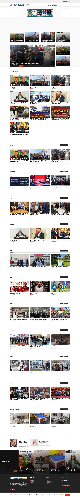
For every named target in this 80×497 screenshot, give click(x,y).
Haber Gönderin (66, 485)
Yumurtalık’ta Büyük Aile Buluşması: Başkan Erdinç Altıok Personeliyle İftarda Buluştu (39, 399)
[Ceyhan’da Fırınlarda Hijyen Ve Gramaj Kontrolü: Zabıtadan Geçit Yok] (60, 80)
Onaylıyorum (67, 494)
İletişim (48, 483)
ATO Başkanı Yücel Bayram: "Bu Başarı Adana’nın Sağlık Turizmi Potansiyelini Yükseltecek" (19, 214)
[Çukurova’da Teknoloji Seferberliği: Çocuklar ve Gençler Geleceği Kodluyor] (40, 339)
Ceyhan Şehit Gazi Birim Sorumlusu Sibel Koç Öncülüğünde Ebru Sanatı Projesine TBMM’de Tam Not (39, 320)
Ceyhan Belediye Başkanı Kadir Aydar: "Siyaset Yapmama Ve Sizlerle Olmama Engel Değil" (38, 240)
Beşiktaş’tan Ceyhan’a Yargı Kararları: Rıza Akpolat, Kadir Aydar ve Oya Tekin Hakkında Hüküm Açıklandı (60, 119)
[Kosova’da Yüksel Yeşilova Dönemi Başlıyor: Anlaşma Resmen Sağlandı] (40, 286)
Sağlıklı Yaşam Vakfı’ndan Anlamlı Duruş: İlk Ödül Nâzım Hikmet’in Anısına (18, 319)
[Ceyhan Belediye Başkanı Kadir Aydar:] (40, 233)
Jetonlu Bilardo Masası (56, 470)
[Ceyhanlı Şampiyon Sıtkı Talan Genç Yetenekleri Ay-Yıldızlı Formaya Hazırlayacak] (19, 286)
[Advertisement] (40, 25)
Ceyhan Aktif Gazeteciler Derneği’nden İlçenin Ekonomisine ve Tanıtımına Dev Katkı (59, 319)
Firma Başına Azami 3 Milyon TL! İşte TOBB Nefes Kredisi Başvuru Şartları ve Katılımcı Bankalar (18, 187)
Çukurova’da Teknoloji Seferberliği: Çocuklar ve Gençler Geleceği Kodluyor (38, 346)
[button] (16, 471)
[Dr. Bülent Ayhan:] (60, 260)
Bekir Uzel (24, 440)
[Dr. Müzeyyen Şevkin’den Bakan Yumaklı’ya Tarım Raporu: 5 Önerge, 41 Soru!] (19, 96)
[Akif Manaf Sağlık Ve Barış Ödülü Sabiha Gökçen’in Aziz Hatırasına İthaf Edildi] (19, 112)
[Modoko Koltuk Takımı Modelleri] (60, 418)
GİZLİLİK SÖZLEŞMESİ (50, 482)
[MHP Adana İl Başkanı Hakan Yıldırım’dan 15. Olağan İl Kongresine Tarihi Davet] (19, 127)
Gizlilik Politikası (61, 494)
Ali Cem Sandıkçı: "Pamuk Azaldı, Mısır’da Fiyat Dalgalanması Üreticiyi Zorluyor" (59, 187)
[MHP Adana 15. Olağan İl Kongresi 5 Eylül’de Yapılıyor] (60, 233)
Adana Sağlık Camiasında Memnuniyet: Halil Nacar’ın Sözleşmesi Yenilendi (39, 214)
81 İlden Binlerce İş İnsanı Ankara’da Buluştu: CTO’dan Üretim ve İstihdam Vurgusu (38, 187)
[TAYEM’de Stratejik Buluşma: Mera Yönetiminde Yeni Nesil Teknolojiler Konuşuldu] (40, 260)
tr (69, 1)
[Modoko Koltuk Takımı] (19, 418)
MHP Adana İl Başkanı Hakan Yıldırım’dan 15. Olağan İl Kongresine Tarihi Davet (19, 134)
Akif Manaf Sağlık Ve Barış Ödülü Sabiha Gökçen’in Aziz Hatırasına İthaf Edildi (19, 119)
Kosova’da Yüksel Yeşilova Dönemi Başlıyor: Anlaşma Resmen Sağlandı (39, 293)
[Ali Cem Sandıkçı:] (60, 180)
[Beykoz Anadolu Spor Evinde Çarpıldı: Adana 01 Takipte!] (60, 286)
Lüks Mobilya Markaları (55, 345)
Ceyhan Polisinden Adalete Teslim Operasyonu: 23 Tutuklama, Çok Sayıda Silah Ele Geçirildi (39, 372)
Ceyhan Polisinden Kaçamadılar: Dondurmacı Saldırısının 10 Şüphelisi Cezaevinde (18, 372)
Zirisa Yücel (44, 440)
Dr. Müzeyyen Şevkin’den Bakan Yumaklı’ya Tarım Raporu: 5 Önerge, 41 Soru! (63, 40)
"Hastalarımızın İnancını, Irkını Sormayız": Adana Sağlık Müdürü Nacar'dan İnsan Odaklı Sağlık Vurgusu (60, 214)
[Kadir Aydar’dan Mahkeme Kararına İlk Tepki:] (60, 96)
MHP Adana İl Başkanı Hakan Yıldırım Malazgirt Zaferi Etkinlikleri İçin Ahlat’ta (39, 103)
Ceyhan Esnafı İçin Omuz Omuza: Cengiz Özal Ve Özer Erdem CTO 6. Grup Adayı (63, 53)
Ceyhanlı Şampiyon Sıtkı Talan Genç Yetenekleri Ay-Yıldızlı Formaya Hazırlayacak (19, 293)
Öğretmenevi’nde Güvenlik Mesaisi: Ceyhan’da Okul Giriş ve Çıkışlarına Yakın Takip (60, 372)
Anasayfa (48, 480)
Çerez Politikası (49, 481)
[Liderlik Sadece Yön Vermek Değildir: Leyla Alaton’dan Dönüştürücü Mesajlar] (19, 392)
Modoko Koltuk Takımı (40, 470)
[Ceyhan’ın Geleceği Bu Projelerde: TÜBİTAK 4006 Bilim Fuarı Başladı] (19, 339)
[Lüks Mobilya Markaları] (60, 339)
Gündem (59, 62)
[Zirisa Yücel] (34, 442)
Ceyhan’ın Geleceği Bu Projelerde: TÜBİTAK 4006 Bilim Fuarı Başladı (18, 346)
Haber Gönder (48, 484)
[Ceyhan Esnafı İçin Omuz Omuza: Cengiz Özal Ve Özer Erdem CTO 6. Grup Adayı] (19, 80)
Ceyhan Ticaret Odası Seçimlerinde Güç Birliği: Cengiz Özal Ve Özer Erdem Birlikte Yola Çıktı (17, 40)
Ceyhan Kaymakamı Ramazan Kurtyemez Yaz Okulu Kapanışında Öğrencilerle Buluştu (32, 40)
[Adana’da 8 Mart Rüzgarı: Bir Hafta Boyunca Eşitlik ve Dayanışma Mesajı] (60, 392)
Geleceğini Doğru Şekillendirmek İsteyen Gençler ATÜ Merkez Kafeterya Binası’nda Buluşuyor (19, 267)
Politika (13, 61)
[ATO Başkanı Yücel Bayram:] (19, 207)
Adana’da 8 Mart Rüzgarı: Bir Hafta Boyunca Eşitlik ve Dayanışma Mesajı (60, 399)
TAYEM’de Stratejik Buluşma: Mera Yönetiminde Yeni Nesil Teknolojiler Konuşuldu (39, 267)
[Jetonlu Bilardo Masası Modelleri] (40, 418)
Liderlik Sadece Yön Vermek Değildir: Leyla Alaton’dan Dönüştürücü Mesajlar (19, 399)
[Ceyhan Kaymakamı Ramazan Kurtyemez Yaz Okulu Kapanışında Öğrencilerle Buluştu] (40, 80)
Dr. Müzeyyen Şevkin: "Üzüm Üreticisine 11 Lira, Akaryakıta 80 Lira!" (18, 240)
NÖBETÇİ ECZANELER (34, 482)
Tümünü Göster (64, 171)
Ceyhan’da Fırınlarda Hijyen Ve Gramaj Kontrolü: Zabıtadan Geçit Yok (59, 87)
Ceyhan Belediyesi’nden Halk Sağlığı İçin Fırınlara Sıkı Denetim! (48, 40)
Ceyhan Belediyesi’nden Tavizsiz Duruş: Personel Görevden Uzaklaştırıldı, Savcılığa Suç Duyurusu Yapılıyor (39, 119)
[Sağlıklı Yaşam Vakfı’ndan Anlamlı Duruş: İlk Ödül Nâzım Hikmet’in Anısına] (19, 312)
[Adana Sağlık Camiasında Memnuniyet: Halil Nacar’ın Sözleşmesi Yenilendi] (40, 207)
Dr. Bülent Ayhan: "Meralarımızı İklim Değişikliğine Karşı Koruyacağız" (59, 267)
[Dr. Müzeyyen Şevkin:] (19, 233)
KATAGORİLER (33, 481)
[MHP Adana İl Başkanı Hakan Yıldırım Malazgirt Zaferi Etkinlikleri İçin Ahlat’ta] (40, 96)
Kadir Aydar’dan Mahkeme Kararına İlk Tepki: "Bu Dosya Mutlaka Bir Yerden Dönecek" (59, 103)
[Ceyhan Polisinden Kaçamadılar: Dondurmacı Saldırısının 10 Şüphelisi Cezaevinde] (19, 365)
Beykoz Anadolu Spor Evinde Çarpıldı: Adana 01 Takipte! (59, 293)
